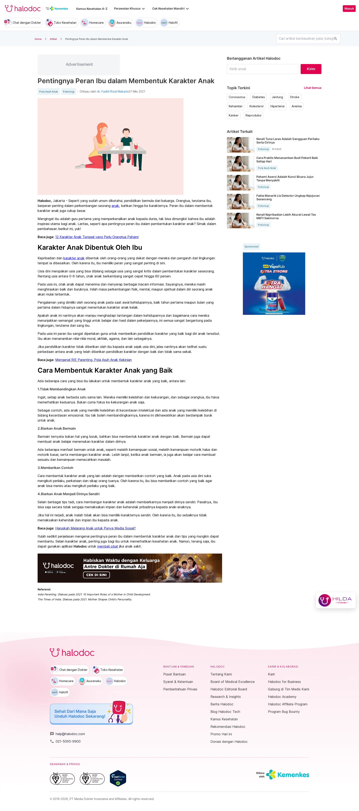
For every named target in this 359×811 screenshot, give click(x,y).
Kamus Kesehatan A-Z (91, 8)
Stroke (294, 97)
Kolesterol (256, 106)
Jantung (277, 97)
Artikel (53, 39)
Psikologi (68, 91)
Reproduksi (253, 115)
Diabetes (258, 97)
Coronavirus (237, 97)
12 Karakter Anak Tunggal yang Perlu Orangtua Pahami (97, 237)
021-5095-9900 (65, 741)
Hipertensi (277, 106)
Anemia (297, 106)
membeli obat (107, 546)
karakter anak (74, 258)
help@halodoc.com (67, 734)
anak (115, 206)
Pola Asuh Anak (48, 91)
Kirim (311, 69)
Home (38, 39)
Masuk (349, 8)
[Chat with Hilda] (336, 600)
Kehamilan (235, 106)
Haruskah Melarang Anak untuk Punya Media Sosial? (95, 528)
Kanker (234, 115)
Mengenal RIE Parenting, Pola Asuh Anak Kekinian (93, 360)
